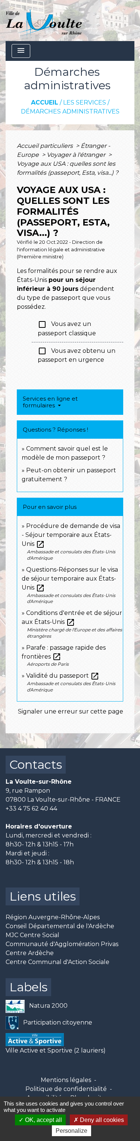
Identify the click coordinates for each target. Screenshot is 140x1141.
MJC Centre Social (32, 935)
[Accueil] (44, 20)
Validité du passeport (62, 675)
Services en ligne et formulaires (50, 402)
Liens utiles (42, 896)
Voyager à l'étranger (77, 154)
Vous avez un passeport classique (67, 328)
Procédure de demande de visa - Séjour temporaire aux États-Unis (71, 534)
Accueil (44, 102)
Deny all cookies (101, 1120)
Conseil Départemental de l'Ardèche (60, 926)
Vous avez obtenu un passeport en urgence (76, 354)
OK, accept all (43, 1120)
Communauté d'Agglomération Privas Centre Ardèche (62, 949)
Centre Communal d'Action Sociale (57, 962)
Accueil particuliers (45, 145)
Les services (84, 102)
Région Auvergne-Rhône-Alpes (53, 917)
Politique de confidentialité (66, 1088)
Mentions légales (66, 1080)
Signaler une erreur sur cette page (70, 711)
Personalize (71, 1131)
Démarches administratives (70, 111)
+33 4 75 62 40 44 (31, 808)
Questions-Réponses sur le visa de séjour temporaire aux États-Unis (70, 578)
